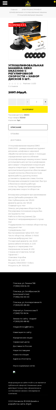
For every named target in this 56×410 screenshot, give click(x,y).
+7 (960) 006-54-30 (21, 286)
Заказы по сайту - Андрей (24, 319)
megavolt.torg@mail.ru (23, 327)
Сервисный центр (21, 342)
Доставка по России (22, 346)
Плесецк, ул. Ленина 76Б (24, 283)
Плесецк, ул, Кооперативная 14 (27, 302)
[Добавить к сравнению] (21, 101)
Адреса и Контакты (22, 359)
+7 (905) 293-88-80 (21, 305)
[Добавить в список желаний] (12, 101)
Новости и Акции (21, 354)
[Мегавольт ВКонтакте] (14, 371)
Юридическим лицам (22, 338)
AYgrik (28, 404)
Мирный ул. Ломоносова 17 (25, 310)
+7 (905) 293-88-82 (21, 321)
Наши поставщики (21, 350)
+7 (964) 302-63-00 (21, 297)
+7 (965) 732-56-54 (20, 313)
